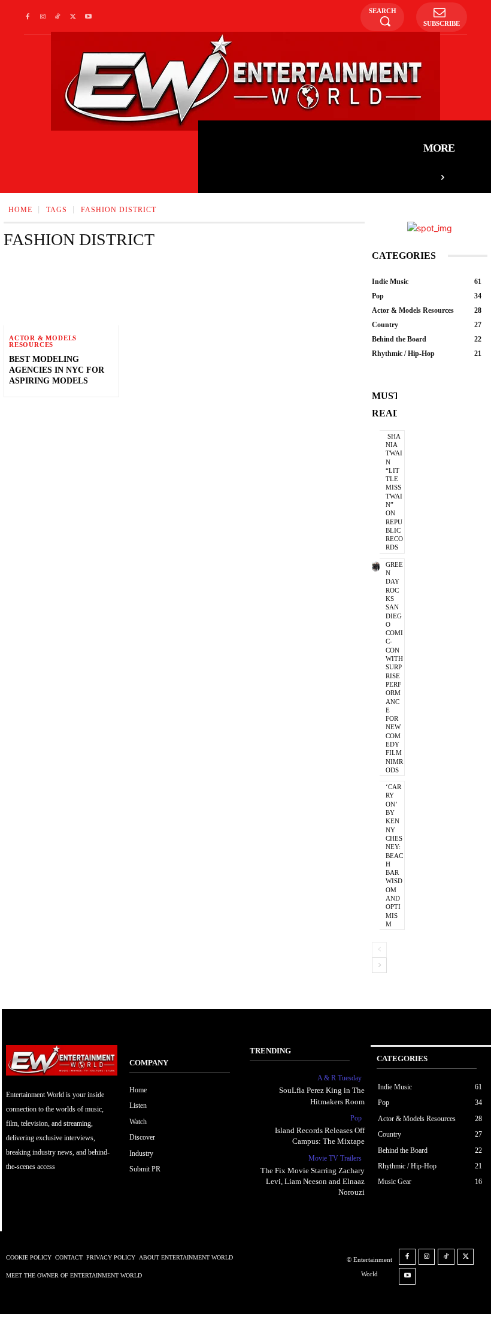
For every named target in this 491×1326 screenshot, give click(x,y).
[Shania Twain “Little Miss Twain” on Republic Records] (376, 438)
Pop (356, 1118)
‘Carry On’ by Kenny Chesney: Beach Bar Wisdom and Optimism (394, 855)
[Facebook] (27, 17)
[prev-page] (379, 950)
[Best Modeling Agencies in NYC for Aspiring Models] (61, 293)
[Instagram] (42, 17)
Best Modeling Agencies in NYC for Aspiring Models (56, 370)
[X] (72, 17)
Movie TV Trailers (335, 1158)
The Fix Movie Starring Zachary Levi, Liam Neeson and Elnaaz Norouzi (312, 1181)
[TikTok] (57, 17)
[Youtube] (88, 17)
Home (20, 209)
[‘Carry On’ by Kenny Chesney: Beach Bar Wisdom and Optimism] (376, 788)
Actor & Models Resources (43, 341)
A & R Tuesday (339, 1078)
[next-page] (379, 965)
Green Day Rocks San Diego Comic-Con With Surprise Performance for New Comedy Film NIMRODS (394, 667)
